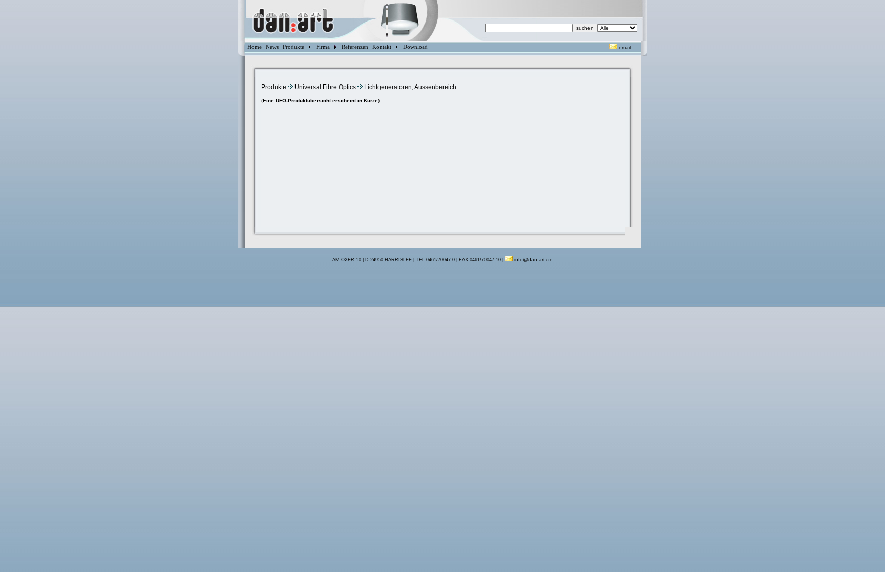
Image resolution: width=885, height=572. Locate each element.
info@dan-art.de (533, 259)
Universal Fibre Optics (325, 87)
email (625, 47)
